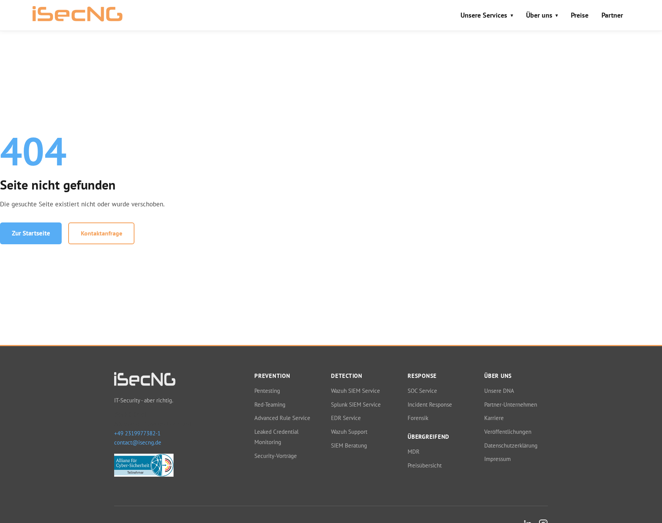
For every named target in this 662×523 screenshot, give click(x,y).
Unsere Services (483, 15)
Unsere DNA (499, 390)
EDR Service (346, 418)
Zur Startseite (31, 233)
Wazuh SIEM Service (355, 390)
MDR (413, 451)
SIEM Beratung (349, 445)
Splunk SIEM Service (356, 404)
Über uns (539, 15)
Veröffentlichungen (507, 431)
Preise (579, 15)
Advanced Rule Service (282, 418)
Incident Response (430, 404)
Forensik (418, 418)
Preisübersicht (425, 465)
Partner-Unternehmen (510, 404)
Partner (612, 15)
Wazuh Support (349, 431)
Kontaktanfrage (101, 233)
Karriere (494, 418)
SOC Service (422, 390)
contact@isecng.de (137, 442)
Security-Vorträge (275, 455)
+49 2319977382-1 (137, 433)
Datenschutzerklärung (510, 445)
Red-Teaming (269, 404)
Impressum (497, 459)
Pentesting (267, 390)
